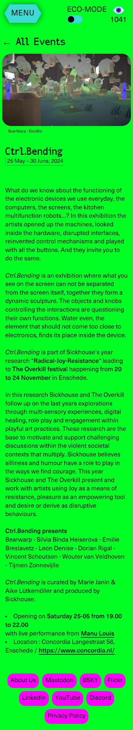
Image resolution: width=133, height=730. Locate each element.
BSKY (90, 681)
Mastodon (59, 681)
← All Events (34, 41)
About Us (23, 681)
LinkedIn (34, 698)
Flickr (114, 681)
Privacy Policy (67, 716)
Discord (100, 698)
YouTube (67, 698)
